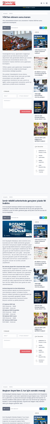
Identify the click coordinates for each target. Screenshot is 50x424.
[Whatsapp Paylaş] (46, 28)
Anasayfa (5, 13)
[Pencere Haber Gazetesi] (9, 3)
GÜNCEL (11, 13)
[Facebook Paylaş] (41, 28)
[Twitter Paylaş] (43, 28)
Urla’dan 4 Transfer (29, 7)
